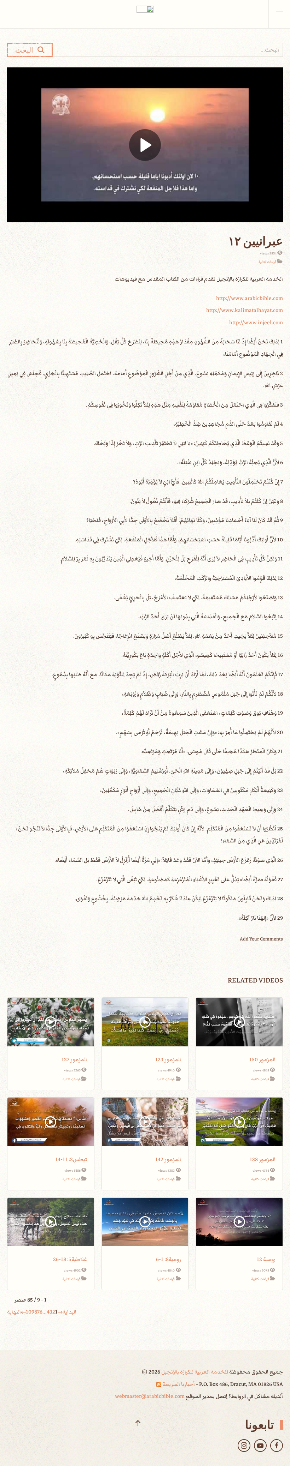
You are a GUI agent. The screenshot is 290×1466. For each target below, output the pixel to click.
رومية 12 (266, 1259)
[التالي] (23, 1312)
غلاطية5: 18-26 (70, 1259)
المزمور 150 (262, 1059)
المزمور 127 (74, 1059)
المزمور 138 (263, 1159)
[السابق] (60, 1312)
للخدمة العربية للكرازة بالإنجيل (194, 1372)
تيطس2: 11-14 (71, 1159)
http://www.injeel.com (256, 322)
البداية (69, 1312)
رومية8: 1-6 (168, 1259)
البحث (26, 49)
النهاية (14, 1312)
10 (28, 1312)
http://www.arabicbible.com (249, 298)
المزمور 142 (168, 1159)
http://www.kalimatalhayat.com (244, 310)
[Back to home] (145, 14)
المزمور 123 (168, 1059)
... (44, 1312)
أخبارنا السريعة (178, 1384)
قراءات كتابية (268, 262)
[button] (279, 14)
